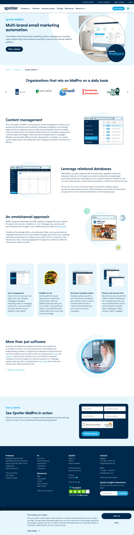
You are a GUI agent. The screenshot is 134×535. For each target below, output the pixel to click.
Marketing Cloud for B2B (14, 458)
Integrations (10, 466)
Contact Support (103, 2)
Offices (71, 461)
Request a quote (11, 478)
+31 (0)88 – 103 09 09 (107, 461)
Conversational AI (43, 461)
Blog (38, 476)
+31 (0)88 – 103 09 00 (107, 470)
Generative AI (42, 463)
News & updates (74, 463)
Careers (71, 475)
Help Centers (119, 2)
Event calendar (42, 484)
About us (72, 458)
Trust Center (73, 482)
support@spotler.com (107, 463)
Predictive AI (41, 466)
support (9, 356)
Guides (39, 481)
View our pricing (11, 473)
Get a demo (10, 475)
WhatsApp (62, 226)
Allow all (116, 516)
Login (130, 2)
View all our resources (45, 491)
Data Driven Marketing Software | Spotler (11, 8)
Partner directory (75, 468)
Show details (32, 531)
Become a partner (75, 470)
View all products (12, 468)
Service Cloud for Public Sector (16, 463)
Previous (6, 92)
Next (127, 92)
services (54, 354)
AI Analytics (41, 468)
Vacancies (73, 477)
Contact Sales (87, 2)
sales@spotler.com (106, 473)
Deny (116, 523)
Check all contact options (108, 477)
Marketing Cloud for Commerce (17, 461)
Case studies (41, 479)
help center (42, 361)
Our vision (40, 458)
